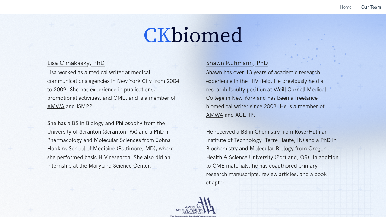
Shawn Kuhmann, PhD (237, 63)
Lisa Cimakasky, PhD (76, 63)
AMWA (56, 106)
